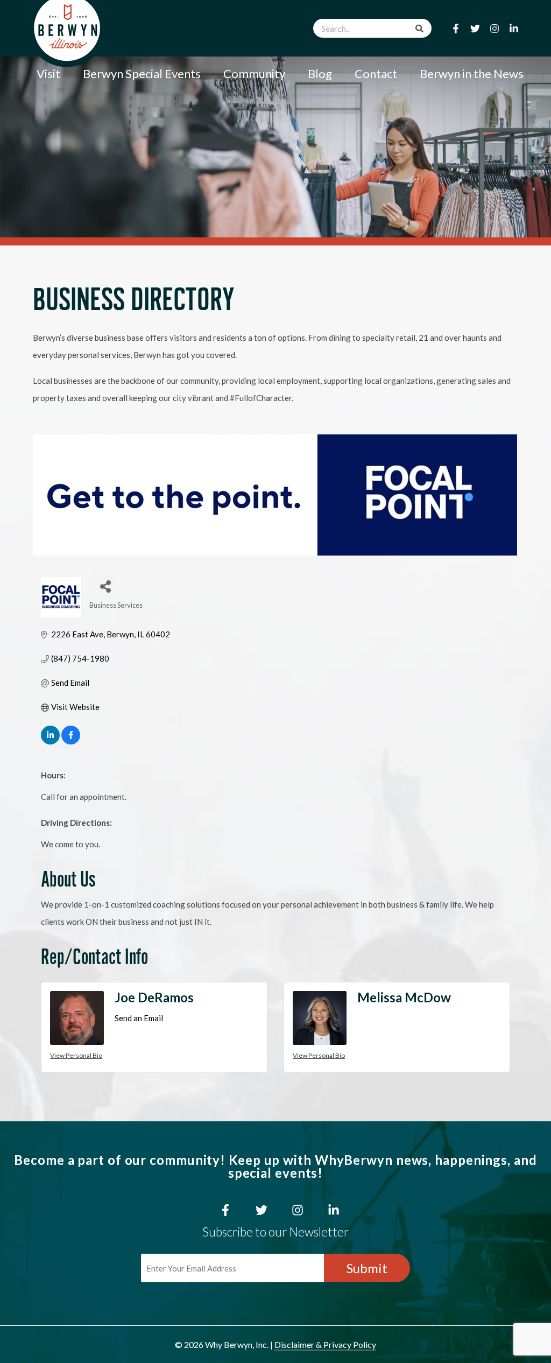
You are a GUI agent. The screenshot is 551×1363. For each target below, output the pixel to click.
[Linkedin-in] (514, 28)
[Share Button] (101, 584)
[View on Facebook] (70, 741)
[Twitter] (475, 28)
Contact (376, 73)
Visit (48, 73)
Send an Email (139, 1018)
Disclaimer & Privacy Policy (325, 1344)
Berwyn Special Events (142, 73)
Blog (320, 73)
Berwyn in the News (472, 73)
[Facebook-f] (455, 28)
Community (254, 73)
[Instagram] (494, 28)
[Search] (419, 28)
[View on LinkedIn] (50, 741)
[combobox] (372, 28)
